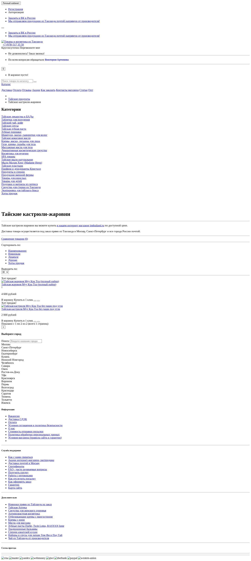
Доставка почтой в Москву (24, 463)
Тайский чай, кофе (12, 122)
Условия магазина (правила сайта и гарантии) (35, 437)
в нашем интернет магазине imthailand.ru (80, 225)
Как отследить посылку (22, 478)
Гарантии (13, 484)
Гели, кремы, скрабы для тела (18, 144)
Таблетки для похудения (15, 119)
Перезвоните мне (30, 47)
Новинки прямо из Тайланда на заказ (30, 504)
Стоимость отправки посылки (25, 431)
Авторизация (16, 12)
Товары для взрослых (13, 178)
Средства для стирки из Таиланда (21, 187)
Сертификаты (16, 466)
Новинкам (14, 253)
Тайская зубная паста (13, 128)
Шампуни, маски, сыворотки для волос (24, 135)
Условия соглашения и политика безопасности (35, 425)
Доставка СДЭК (17, 419)
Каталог (6, 84)
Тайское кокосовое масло (16, 138)
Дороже (12, 260)
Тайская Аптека (17, 507)
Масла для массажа (19, 522)
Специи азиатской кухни (22, 532)
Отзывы (26, 90)
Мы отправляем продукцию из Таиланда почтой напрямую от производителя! (54, 21)
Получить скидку (18, 472)
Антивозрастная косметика (24, 513)
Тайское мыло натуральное (17, 159)
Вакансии (14, 416)
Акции (36, 90)
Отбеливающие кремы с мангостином (30, 516)
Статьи (83, 90)
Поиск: (5, 341)
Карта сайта (15, 487)
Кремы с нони (16, 519)
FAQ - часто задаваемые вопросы (27, 469)
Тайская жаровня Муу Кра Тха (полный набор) (28, 284)
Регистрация (15, 9)
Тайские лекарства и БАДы (17, 116)
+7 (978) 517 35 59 (13, 44)
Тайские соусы (10, 125)
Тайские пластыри (12, 165)
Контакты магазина (67, 90)
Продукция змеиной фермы (17, 175)
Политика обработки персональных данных (34, 434)
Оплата (17, 90)
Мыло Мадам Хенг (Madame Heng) (21, 162)
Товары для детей (11, 181)
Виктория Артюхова (57, 59)
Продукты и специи (13, 171)
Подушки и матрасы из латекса (19, 184)
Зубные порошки (11, 131)
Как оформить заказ (19, 481)
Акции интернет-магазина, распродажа (31, 460)
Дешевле (13, 256)
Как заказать (48, 90)
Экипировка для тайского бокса (20, 190)
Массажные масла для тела (17, 147)
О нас (11, 428)
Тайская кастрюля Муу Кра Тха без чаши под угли (30, 309)
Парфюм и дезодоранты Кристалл (21, 168)
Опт (90, 90)
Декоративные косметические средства (24, 150)
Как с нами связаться (20, 457)
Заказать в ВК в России (22, 18)
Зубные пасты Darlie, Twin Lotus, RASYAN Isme (36, 525)
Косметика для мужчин (15, 153)
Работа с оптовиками (20, 475)
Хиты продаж (9, 193)
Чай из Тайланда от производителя (28, 538)
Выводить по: (9, 268)
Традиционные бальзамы (22, 529)
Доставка (6, 90)
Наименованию (17, 250)
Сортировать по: (11, 245)
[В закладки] (35, 300)
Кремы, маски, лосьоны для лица (20, 141)
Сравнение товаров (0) (14, 238)
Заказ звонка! (26, 53)
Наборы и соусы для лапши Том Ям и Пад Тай (35, 535)
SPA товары (8, 156)
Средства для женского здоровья (27, 510)
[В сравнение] (38, 300)
